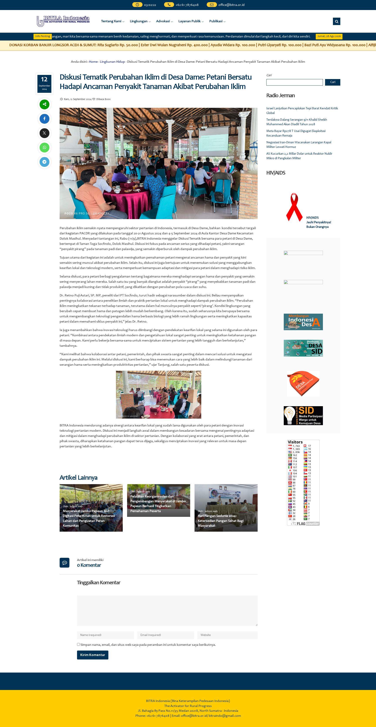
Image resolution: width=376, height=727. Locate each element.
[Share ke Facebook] (44, 118)
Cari (268, 75)
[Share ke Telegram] (44, 162)
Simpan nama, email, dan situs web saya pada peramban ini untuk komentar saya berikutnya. (148, 645)
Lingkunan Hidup (112, 62)
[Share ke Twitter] (44, 133)
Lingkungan (139, 21)
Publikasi (215, 21)
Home (93, 62)
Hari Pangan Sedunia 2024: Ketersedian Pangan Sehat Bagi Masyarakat (220, 520)
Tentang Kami (111, 21)
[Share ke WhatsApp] (44, 147)
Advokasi (163, 21)
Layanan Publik (189, 21)
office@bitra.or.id (231, 5)
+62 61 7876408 (187, 5)
